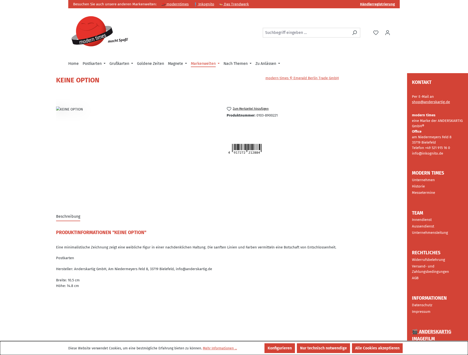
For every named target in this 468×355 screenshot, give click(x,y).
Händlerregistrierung (377, 4)
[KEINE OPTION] (136, 151)
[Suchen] (354, 33)
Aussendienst (423, 226)
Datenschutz (422, 305)
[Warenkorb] (396, 30)
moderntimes (177, 4)
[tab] (68, 216)
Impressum (421, 311)
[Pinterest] (247, 126)
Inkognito (205, 4)
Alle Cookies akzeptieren (377, 348)
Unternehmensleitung (430, 232)
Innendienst (422, 219)
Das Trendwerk (236, 4)
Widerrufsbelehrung (428, 259)
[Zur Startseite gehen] (100, 32)
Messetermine (423, 192)
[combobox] (306, 33)
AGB (415, 278)
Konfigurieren (280, 348)
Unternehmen (423, 180)
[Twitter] (232, 126)
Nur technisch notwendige (323, 348)
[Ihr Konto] (387, 33)
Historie (418, 186)
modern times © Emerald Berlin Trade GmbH (302, 78)
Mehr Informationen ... (220, 348)
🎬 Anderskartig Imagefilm (431, 335)
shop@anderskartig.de (431, 102)
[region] (136, 151)
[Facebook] (241, 126)
